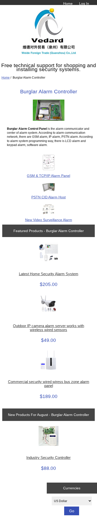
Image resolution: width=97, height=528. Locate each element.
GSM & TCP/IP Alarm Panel (48, 176)
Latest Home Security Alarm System (48, 274)
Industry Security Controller (48, 458)
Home (68, 3)
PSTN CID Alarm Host (48, 197)
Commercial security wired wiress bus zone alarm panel (48, 384)
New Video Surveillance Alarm (48, 220)
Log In (84, 3)
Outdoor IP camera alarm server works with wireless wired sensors (48, 328)
